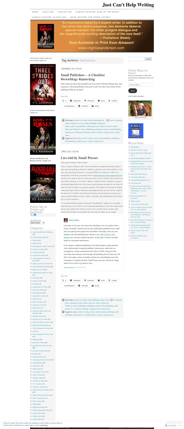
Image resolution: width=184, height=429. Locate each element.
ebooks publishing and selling (41, 266)
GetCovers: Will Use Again (139, 150)
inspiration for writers (39, 296)
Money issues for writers (108, 126)
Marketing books (93, 126)
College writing (37, 252)
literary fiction (37, 308)
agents (75, 312)
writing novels (108, 132)
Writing (99, 132)
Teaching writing (37, 378)
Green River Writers (38, 290)
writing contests (37, 413)
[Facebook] (34, 214)
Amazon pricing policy (39, 237)
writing (89, 141)
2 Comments (117, 300)
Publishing (90, 129)
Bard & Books (74, 220)
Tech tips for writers (38, 381)
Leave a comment (116, 120)
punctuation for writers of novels (42, 345)
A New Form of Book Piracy (139, 204)
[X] (31, 214)
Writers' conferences (38, 398)
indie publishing (90, 123)
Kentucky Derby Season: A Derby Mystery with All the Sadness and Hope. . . (141, 169)
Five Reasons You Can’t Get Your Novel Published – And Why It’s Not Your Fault (141, 214)
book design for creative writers (42, 246)
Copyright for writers (39, 255)
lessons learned (101, 312)
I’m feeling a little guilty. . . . (139, 177)
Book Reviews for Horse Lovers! (91, 17)
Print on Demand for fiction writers (43, 334)
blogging (35, 240)
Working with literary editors (85, 132)
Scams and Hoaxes (38, 357)
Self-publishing (115, 129)
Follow (133, 91)
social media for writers (39, 372)
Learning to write (38, 305)
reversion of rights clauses (40, 351)
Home (35, 12)
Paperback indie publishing (41, 325)
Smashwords (36, 369)
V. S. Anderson (76, 309)
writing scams (105, 309)
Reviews (35, 354)
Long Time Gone (136, 183)
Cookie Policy (44, 425)
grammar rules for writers (40, 287)
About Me (48, 12)
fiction (96, 138)
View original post (69, 267)
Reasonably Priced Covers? (139, 174)
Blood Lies (36, 243)
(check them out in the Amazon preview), (108, 175)
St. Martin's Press (90, 315)
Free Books (36, 278)
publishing (115, 138)
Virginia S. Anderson (39, 387)
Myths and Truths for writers (75, 129)
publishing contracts (102, 129)
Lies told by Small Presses (79, 157)
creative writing (87, 138)
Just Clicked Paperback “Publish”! (141, 158)
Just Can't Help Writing (128, 4)
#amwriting (77, 138)
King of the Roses (38, 302)
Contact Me (65, 12)
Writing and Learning (39, 407)
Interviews (36, 299)
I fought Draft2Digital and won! (140, 180)
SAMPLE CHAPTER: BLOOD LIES (49, 17)
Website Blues (135, 147)
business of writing (80, 120)
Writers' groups (37, 401)
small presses (69, 132)
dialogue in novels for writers (41, 263)
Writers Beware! (135, 201)
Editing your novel (77, 123)
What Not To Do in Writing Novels (43, 390)
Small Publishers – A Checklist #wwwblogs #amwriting (83, 76)
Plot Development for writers (41, 328)
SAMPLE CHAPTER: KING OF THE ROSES (97, 12)
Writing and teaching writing (41, 410)
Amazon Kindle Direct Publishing (43, 232)
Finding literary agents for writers (42, 273)
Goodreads (36, 284)
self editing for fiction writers (41, 360)
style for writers (37, 375)
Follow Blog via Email (138, 71)
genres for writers (38, 281)
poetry (34, 331)
